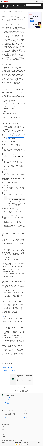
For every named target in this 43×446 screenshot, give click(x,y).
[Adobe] (5, 1)
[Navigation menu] (1, 1)
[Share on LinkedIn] (23, 391)
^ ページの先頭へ (39, 394)
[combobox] (33, 5)
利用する (25, 417)
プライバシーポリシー (12, 370)
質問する (6, 417)
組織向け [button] (3, 429)
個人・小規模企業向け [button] (6, 424)
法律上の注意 (4, 370)
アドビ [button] (3, 434)
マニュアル (6, 402)
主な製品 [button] (3, 436)
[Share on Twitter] (20, 391)
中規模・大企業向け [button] (5, 426)
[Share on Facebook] (16, 391)
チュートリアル (7, 403)
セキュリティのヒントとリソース (9, 366)
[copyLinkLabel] (26, 391)
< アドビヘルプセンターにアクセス (10, 397)
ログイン (40, 1)
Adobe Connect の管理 (7, 367)
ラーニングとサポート (8, 399)
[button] (36, 1)
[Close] (34, 442)
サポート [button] (3, 431)
